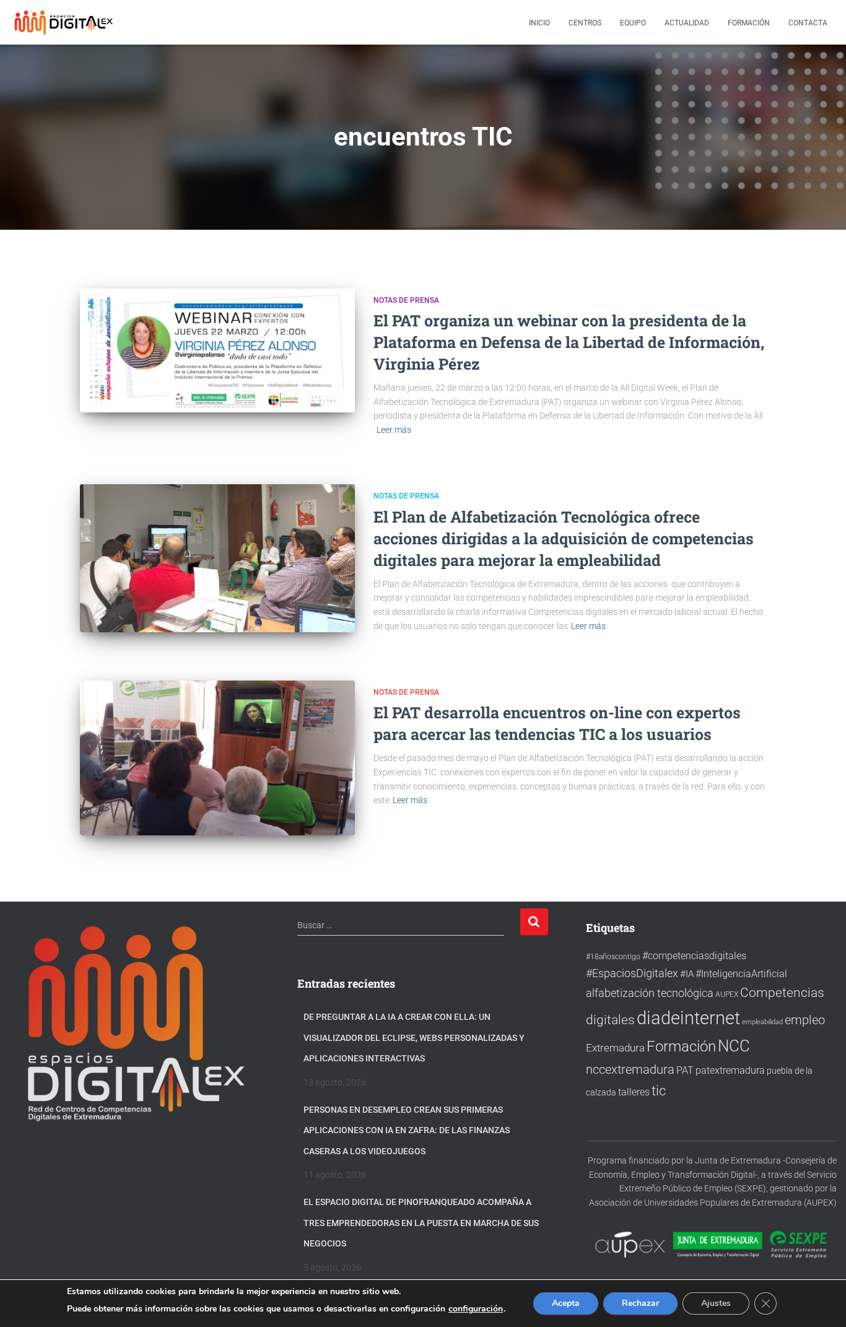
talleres (634, 1092)
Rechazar (640, 1303)
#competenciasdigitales (694, 956)
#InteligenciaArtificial (741, 974)
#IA (687, 974)
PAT (685, 1070)
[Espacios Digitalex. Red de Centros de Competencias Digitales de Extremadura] (65, 22)
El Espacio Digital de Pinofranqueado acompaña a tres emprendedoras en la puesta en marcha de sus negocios (421, 1222)
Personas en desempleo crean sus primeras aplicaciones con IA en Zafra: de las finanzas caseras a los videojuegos (406, 1130)
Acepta (566, 1303)
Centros (585, 23)
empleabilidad (762, 1022)
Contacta (807, 23)
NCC (734, 1046)
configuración (475, 1309)
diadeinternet (688, 1018)
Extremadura (615, 1048)
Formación (749, 23)
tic (659, 1090)
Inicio (539, 23)
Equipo (633, 23)
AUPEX (726, 994)
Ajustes (716, 1303)
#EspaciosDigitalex (632, 973)
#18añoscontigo (613, 956)
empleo (805, 1019)
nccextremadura (630, 1069)
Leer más (394, 430)
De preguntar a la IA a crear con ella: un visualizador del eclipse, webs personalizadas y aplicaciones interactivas (414, 1037)
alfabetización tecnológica (649, 992)
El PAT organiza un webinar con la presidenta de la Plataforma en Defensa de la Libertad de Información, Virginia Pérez (568, 342)
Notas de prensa (406, 300)
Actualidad (687, 23)
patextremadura (730, 1070)
